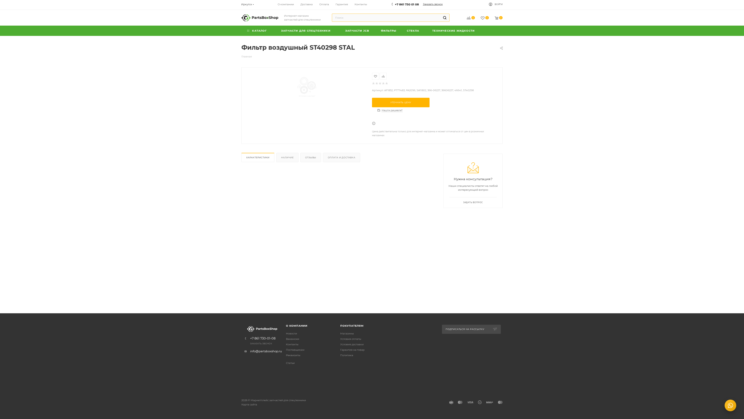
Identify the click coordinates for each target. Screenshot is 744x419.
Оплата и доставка (341, 157)
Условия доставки (352, 344)
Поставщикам (295, 349)
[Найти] (445, 18)
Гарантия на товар (352, 349)
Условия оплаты (350, 338)
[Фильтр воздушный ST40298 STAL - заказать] (306, 87)
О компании (296, 325)
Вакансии (292, 338)
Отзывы (310, 157)
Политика (346, 355)
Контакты (292, 344)
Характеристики (258, 157)
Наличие (287, 157)
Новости (291, 333)
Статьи (290, 362)
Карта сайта (249, 404)
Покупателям (352, 325)
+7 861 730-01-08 (263, 338)
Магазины (347, 333)
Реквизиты (293, 355)
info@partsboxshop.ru (266, 351)
